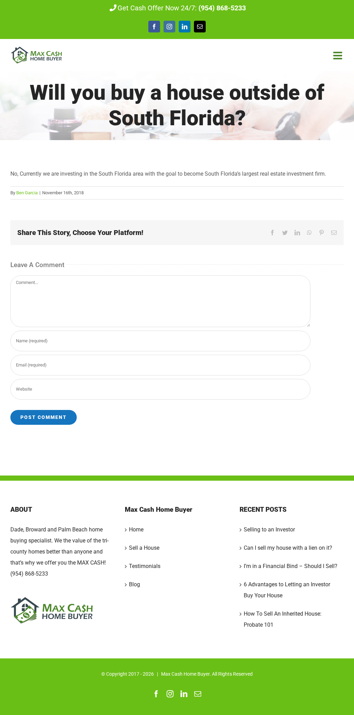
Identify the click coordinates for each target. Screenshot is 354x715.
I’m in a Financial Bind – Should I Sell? (290, 566)
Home (136, 529)
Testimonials (144, 566)
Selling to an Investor (269, 529)
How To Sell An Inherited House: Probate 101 (283, 619)
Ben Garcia (27, 192)
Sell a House (144, 548)
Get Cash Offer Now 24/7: (182, 8)
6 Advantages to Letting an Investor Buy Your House (287, 590)
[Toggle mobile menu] (338, 55)
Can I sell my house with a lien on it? (288, 548)
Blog (134, 584)
